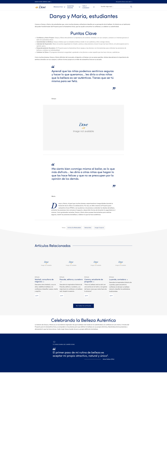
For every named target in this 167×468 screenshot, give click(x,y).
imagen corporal (99, 227)
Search (131, 7)
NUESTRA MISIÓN (70, 7)
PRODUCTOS (58, 7)
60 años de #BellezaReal (74, 227)
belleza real (88, 227)
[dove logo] (40, 7)
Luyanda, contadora (117, 279)
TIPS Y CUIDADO (85, 7)
